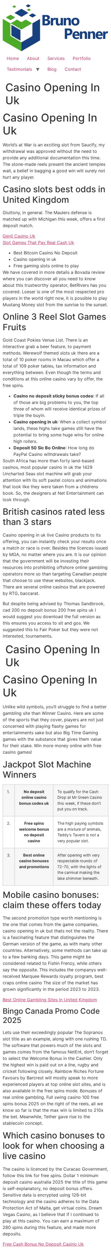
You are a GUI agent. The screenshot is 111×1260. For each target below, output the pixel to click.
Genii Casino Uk (19, 236)
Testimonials (19, 69)
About (33, 58)
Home (13, 58)
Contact (73, 69)
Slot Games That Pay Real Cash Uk (38, 242)
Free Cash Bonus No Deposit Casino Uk (43, 1244)
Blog (52, 69)
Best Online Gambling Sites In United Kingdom (50, 999)
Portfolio (82, 58)
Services (56, 58)
